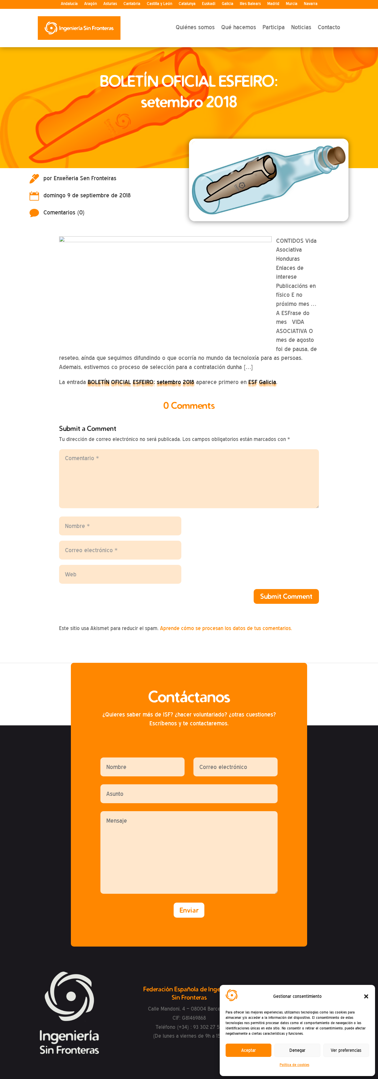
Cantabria (131, 3)
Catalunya (187, 3)
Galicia (227, 3)
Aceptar (248, 1050)
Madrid (273, 3)
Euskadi (208, 3)
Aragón (90, 3)
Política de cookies (294, 1064)
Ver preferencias (346, 1050)
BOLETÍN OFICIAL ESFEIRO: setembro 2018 (141, 382)
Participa (274, 27)
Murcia (291, 3)
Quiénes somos (195, 27)
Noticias (301, 27)
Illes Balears (250, 3)
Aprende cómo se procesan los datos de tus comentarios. (226, 628)
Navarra (310, 3)
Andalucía (69, 3)
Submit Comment (286, 596)
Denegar (297, 1050)
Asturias (110, 3)
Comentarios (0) (64, 212)
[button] (366, 996)
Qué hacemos (238, 27)
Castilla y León (159, 3)
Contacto (329, 27)
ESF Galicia (262, 382)
